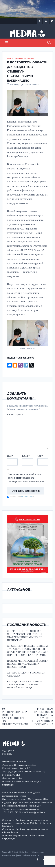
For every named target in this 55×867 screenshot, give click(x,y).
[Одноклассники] (15, 365)
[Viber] (20, 365)
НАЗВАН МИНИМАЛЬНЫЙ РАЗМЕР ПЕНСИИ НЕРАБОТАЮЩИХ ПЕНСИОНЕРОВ (27, 663)
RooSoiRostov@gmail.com (32, 812)
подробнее (21, 851)
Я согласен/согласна (28, 862)
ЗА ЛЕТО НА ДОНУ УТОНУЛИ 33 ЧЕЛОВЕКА (26, 674)
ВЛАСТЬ (10, 58)
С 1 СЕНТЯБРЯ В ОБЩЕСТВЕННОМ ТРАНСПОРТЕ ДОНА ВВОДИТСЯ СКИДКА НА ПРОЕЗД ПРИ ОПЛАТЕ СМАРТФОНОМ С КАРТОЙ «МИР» (27, 650)
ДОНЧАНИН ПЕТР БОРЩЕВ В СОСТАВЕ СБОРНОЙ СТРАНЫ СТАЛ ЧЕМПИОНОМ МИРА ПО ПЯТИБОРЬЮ (24, 635)
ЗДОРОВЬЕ (19, 58)
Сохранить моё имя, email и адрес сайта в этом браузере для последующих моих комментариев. (26, 478)
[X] (31, 365)
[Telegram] (26, 365)
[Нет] (51, 855)
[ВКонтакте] (9, 365)
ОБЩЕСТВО (29, 58)
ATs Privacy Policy (27, 496)
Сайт (40, 456)
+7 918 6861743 (10, 812)
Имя (10, 456)
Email (26, 456)
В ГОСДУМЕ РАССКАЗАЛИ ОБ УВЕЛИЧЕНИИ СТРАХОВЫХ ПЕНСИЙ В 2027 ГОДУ (24, 684)
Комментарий (15, 414)
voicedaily (14, 84)
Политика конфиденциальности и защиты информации (23, 837)
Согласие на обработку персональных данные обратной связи (25, 830)
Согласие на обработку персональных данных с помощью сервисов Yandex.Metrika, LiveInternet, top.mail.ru (26, 823)
